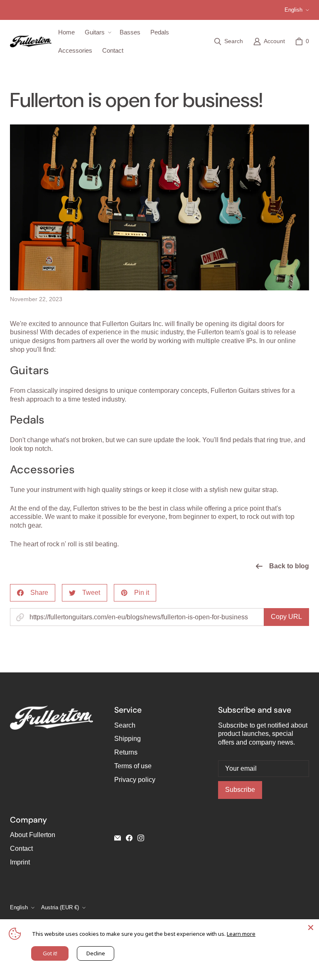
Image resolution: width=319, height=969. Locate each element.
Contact (21, 848)
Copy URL (286, 616)
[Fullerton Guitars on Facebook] (129, 838)
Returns (125, 752)
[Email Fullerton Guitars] (117, 838)
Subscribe (240, 789)
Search (124, 725)
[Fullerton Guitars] (31, 41)
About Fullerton (32, 834)
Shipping (127, 738)
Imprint (20, 862)
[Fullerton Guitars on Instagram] (141, 838)
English (293, 10)
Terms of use (133, 765)
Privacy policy (134, 779)
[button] (97, 32)
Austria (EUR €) (60, 907)
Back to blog (289, 566)
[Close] (311, 927)
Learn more (241, 933)
